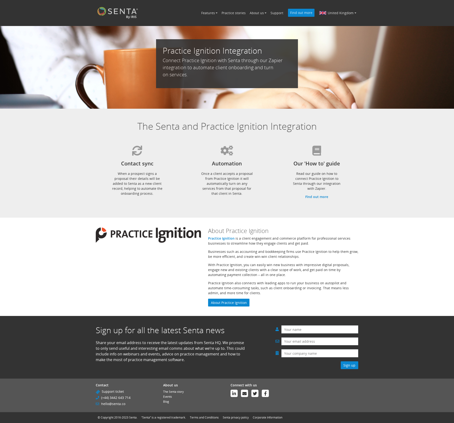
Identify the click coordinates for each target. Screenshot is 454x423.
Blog (166, 402)
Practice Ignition (221, 238)
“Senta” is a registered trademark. (163, 417)
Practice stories (234, 13)
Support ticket (113, 391)
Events (167, 397)
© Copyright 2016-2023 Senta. (117, 417)
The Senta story (173, 392)
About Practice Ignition (229, 302)
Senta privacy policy (236, 417)
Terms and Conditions (204, 417)
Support (277, 13)
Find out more (301, 12)
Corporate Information (267, 417)
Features (208, 13)
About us (257, 13)
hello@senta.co (113, 403)
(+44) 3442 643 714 (116, 397)
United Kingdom (341, 13)
